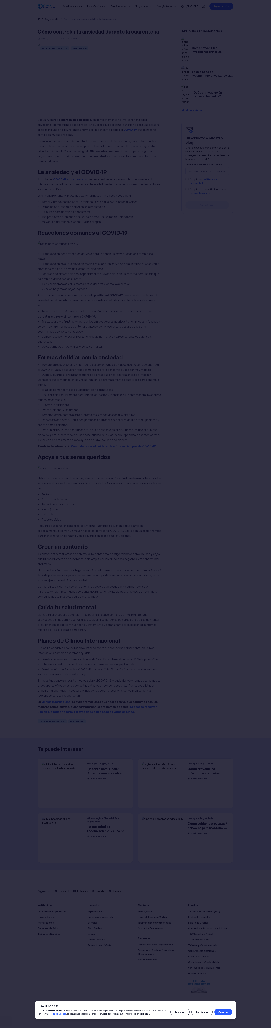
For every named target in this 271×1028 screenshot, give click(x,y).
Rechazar (180, 1012)
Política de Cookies (57, 1014)
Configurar (202, 1012)
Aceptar (223, 1012)
